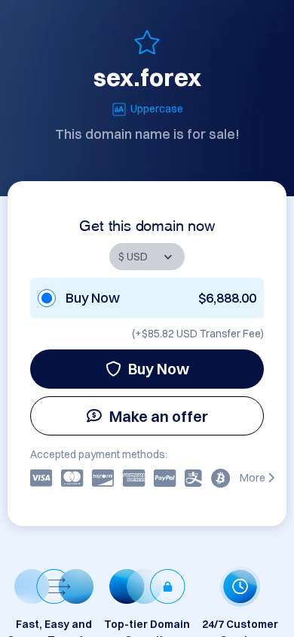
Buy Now (158, 368)
